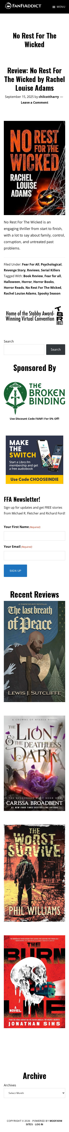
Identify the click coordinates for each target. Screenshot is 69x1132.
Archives (10, 1085)
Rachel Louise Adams (20, 293)
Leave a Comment (34, 102)
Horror (27, 282)
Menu (61, 7)
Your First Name (22, 527)
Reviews (33, 270)
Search (9, 341)
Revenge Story (14, 270)
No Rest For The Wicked (43, 287)
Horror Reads (14, 287)
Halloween (12, 282)
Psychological (51, 264)
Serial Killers (50, 270)
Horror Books (43, 282)
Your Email (18, 546)
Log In (39, 1124)
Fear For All (30, 264)
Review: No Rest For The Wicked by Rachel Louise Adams (34, 79)
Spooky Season (49, 293)
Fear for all (52, 276)
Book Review (33, 276)
